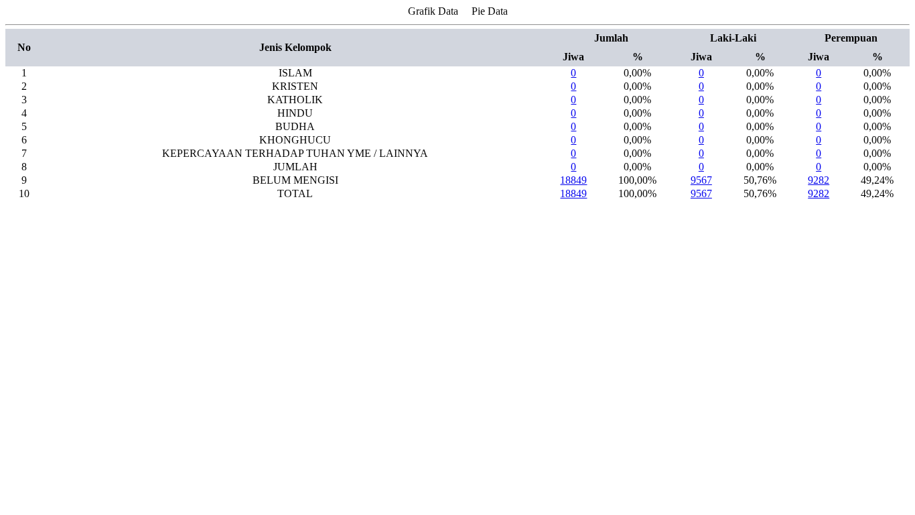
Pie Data (489, 11)
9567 (701, 180)
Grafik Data (433, 11)
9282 (818, 180)
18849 (573, 180)
